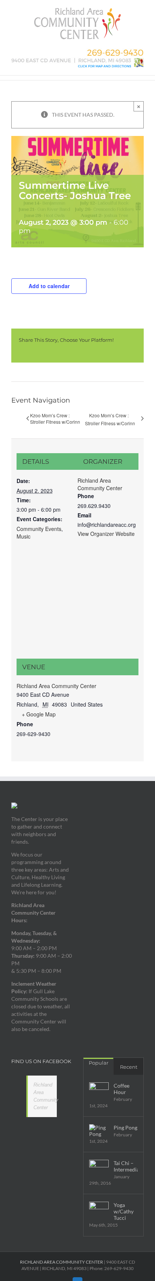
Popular (98, 1063)
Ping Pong (125, 1127)
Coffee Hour (121, 1088)
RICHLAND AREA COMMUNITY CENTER (61, 1262)
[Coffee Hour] (99, 1092)
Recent (128, 1067)
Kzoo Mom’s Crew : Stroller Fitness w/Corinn (55, 418)
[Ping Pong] (99, 1130)
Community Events (39, 528)
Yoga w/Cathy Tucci (124, 1211)
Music (23, 536)
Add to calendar (49, 286)
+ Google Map (39, 714)
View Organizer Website (106, 533)
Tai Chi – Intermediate (126, 1166)
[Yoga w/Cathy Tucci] (99, 1211)
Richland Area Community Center (100, 484)
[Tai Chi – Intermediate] (99, 1169)
